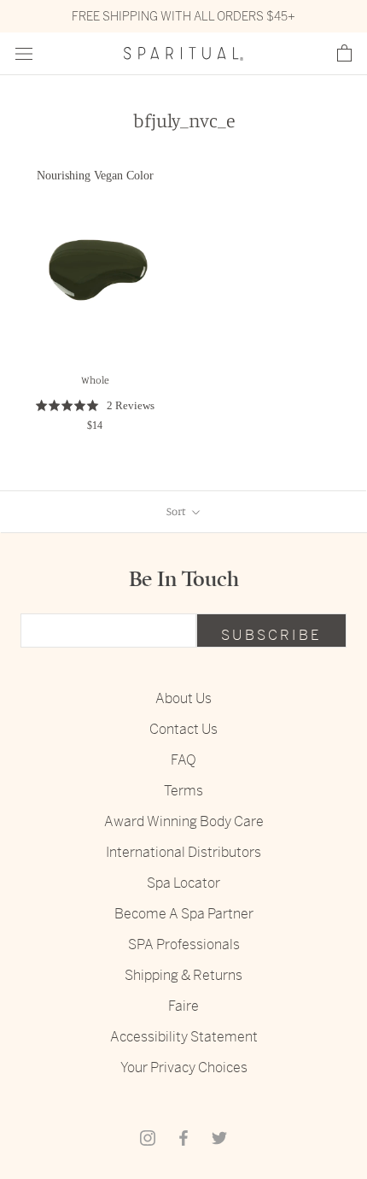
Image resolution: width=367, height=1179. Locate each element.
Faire (183, 1006)
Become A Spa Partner (183, 914)
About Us (183, 698)
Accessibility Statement (184, 1037)
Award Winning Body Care (184, 821)
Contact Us (183, 729)
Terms (183, 791)
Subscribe (271, 635)
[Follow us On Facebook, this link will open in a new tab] (183, 1137)
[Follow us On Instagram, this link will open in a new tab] (147, 1137)
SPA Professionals (184, 944)
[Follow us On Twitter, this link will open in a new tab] (219, 1137)
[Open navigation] (23, 54)
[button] (344, 53)
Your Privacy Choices (184, 1067)
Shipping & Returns (183, 975)
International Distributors (183, 852)
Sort (177, 511)
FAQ (183, 760)
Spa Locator (183, 883)
